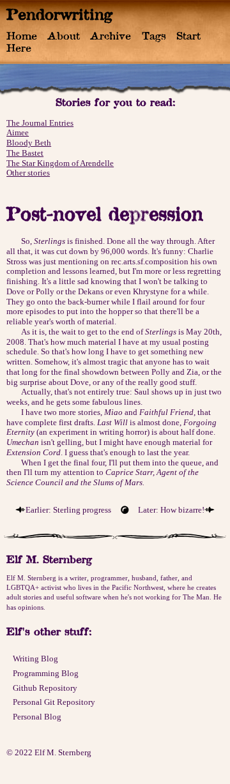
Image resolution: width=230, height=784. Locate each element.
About (63, 35)
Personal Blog (37, 716)
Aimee (17, 132)
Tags (154, 35)
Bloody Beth (28, 142)
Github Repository (45, 688)
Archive (110, 35)
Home (21, 35)
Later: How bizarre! (171, 510)
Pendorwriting (59, 14)
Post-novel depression (104, 213)
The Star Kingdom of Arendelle (60, 163)
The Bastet (24, 153)
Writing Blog (35, 658)
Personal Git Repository (54, 702)
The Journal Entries (39, 123)
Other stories (28, 172)
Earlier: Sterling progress (68, 510)
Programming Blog (46, 673)
